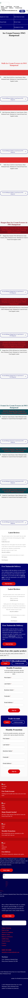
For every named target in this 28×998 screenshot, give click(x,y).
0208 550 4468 (12, 635)
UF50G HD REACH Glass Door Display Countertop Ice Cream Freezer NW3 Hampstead (14, 345)
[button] (14, 99)
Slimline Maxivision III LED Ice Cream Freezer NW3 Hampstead (14, 108)
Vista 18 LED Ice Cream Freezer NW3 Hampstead (14, 73)
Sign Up (14, 710)
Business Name (9, 690)
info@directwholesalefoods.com (10, 952)
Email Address (8, 702)
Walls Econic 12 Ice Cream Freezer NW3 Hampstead (14, 160)
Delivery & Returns (7, 936)
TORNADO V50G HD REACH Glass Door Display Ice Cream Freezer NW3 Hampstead (14, 230)
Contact (4, 945)
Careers (4, 943)
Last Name (7, 684)
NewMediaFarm (19, 978)
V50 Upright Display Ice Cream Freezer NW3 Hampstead (14, 491)
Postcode (7, 696)
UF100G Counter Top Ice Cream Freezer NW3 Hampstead (14, 450)
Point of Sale (5, 930)
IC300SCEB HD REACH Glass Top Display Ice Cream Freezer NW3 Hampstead (14, 302)
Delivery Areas (7, 883)
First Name (7, 677)
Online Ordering (7, 881)
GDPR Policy (5, 939)
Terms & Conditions (7, 932)
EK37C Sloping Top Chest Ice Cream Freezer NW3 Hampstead (14, 412)
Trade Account (7, 885)
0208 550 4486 (6, 950)
